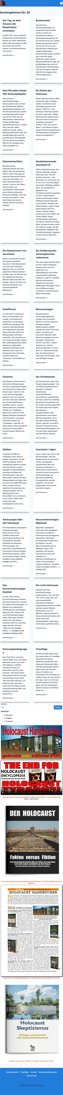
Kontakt (34, 1072)
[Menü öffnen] (61, 3)
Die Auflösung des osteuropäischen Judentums (46, 254)
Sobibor (7, 449)
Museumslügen (44, 309)
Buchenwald (43, 20)
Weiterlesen (9, 55)
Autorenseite (31, 1076)
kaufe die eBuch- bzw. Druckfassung (47, 797)
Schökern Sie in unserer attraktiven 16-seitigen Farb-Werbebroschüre (31, 1061)
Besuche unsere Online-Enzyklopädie (16, 797)
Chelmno (8, 376)
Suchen (4, 704)
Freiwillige (41, 649)
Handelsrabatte (12, 1072)
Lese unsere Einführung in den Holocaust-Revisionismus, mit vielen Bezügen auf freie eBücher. (31, 882)
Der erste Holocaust (47, 585)
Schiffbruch (9, 309)
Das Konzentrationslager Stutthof (14, 588)
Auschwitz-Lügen (46, 449)
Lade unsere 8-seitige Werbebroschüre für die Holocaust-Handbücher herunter (31, 978)
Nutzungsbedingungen (48, 1072)
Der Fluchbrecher (45, 376)
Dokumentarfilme (12, 161)
